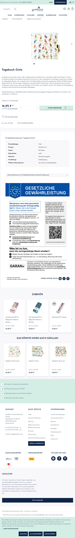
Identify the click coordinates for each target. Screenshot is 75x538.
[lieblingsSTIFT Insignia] (61, 307)
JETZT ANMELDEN (37, 500)
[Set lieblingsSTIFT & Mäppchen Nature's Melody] (14, 307)
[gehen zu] (34, 63)
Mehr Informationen (10, 528)
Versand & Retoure (34, 418)
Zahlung (30, 421)
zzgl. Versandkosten (13, 108)
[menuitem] (9, 9)
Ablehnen (23, 534)
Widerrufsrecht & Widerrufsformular (34, 426)
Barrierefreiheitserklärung (36, 438)
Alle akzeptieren (36, 534)
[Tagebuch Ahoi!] (37, 351)
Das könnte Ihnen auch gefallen (37, 338)
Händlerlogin (60, 2)
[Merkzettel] (64, 9)
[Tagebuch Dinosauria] (14, 351)
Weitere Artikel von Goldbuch (17, 279)
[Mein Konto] (69, 9)
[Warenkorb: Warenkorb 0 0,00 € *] (73, 9)
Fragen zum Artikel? (13, 277)
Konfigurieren (50, 534)
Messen (53, 421)
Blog (51, 2)
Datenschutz (32, 434)
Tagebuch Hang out (58, 361)
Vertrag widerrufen (36, 443)
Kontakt (30, 431)
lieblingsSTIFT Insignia (59, 317)
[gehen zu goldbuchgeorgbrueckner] (65, 458)
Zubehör (37, 294)
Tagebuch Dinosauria (12, 361)
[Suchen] (15, 9)
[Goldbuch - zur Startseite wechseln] (37, 8)
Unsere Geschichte (57, 418)
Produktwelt (55, 425)
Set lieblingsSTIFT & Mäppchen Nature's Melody (12, 319)
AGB (29, 414)
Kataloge (54, 428)
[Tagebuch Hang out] (61, 351)
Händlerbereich (56, 432)
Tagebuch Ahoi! (34, 361)
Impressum (54, 439)
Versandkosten (40, 515)
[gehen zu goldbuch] (53, 458)
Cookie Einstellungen (58, 414)
